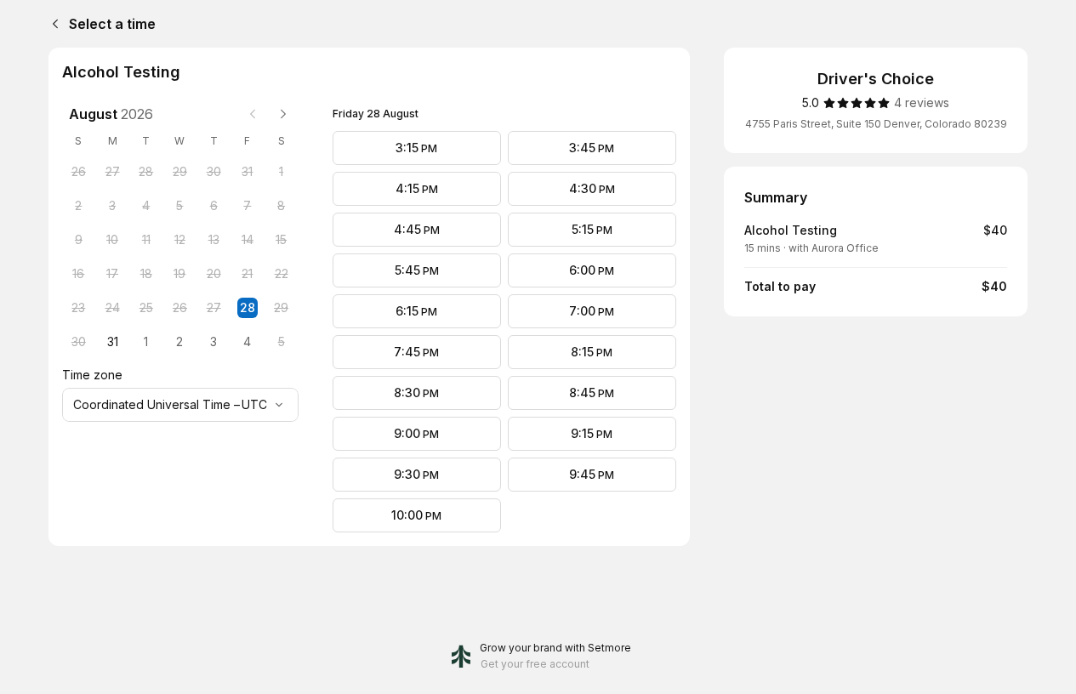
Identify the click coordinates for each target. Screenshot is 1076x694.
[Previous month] (252, 114)
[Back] (52, 23)
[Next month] (283, 114)
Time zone (92, 374)
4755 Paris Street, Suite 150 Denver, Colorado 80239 (876, 123)
